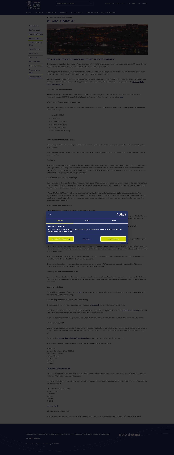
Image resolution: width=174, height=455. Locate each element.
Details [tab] (87, 220)
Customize (86, 239)
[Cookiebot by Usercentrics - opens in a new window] (118, 214)
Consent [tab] (60, 220)
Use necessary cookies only (61, 239)
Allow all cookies (113, 239)
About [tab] (114, 220)
